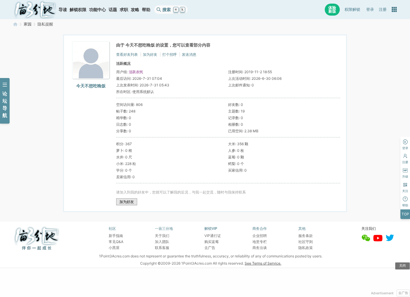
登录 (370, 9)
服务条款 (305, 235)
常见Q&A (116, 241)
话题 (113, 9)
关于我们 (162, 235)
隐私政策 (305, 247)
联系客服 (162, 247)
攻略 (135, 9)
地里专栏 (259, 241)
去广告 (403, 293)
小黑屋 (114, 247)
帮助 (146, 9)
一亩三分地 (15, 24)
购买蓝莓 (211, 241)
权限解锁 (352, 9)
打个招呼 (169, 54)
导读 (63, 9)
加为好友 (150, 54)
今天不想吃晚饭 (91, 85)
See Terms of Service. (263, 263)
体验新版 (332, 9)
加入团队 (162, 241)
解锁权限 (78, 9)
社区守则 (305, 241)
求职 (124, 9)
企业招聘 (259, 235)
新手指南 (116, 235)
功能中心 (97, 9)
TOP (405, 214)
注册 (383, 9)
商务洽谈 (259, 247)
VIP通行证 (212, 235)
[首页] (35, 10)
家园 (28, 24)
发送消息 (189, 54)
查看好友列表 (127, 54)
